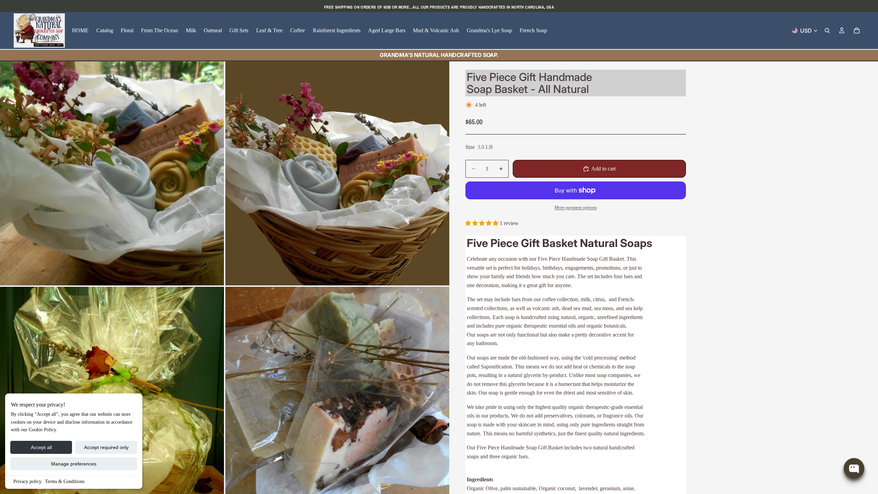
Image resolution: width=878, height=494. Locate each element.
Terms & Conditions (64, 481)
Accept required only (106, 447)
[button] (482, 223)
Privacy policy (27, 481)
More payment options (576, 207)
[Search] (827, 30)
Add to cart (603, 169)
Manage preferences (73, 464)
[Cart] (856, 30)
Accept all (41, 447)
